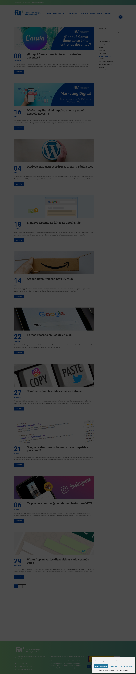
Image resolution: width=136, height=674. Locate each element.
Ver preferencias (126, 666)
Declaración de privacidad (115, 670)
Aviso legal (125, 670)
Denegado (113, 666)
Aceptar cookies (101, 666)
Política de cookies (103, 670)
